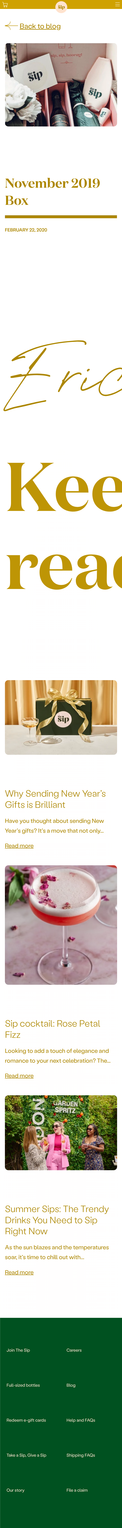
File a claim (77, 1489)
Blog (71, 1384)
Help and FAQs (81, 1419)
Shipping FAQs (81, 1454)
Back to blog (40, 25)
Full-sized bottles (23, 1384)
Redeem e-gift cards (26, 1419)
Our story (16, 1489)
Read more (19, 845)
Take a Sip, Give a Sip (26, 1454)
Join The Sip (18, 1349)
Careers (74, 1349)
